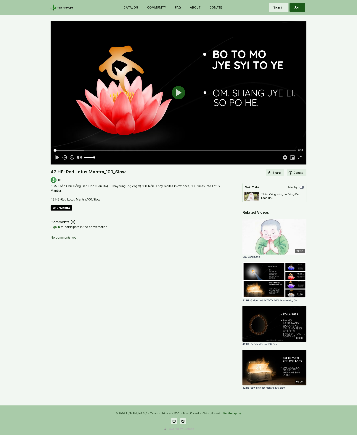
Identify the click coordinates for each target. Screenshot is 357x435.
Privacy (166, 413)
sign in (55, 227)
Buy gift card (191, 413)
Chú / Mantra (61, 207)
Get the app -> (232, 413)
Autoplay (292, 187)
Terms (154, 413)
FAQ (176, 413)
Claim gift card (211, 413)
